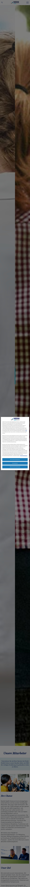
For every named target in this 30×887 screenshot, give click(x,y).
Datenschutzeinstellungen (15, 466)
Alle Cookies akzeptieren (15, 459)
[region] (15, 443)
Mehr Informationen (23, 455)
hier (26, 430)
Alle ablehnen (15, 463)
